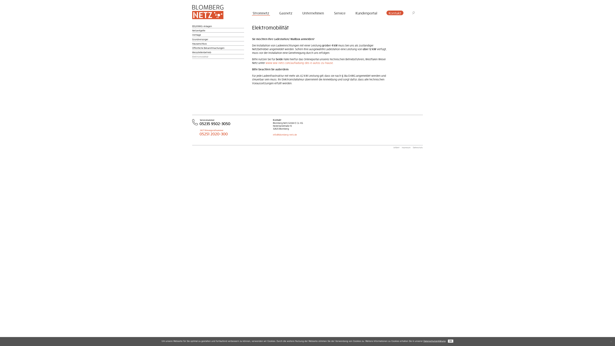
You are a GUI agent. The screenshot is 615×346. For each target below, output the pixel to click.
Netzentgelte (198, 30)
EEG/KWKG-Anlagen (202, 26)
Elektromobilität (200, 56)
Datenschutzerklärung (434, 341)
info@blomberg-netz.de (285, 134)
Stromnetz (261, 13)
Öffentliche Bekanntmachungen (208, 48)
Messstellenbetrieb (201, 52)
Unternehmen (313, 13)
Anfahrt (396, 147)
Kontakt (395, 13)
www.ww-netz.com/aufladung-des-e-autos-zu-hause (299, 63)
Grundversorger (200, 39)
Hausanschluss (199, 43)
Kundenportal (366, 13)
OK (450, 341)
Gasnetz (285, 13)
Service (339, 13)
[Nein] (611, 341)
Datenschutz (418, 147)
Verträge (196, 34)
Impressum (406, 147)
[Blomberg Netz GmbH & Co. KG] (212, 12)
